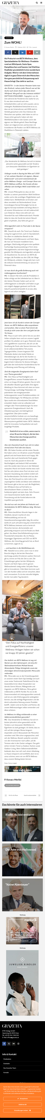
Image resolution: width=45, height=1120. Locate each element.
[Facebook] (4, 1044)
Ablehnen (22, 1104)
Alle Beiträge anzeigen (12, 785)
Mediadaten (7, 1059)
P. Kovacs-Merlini (9, 47)
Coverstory (9, 38)
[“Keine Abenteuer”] (22, 895)
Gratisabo (6, 1064)
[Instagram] (18, 1044)
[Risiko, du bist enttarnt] (22, 825)
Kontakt (6, 1072)
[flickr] (14, 1044)
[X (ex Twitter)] (9, 1044)
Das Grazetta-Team (9, 1068)
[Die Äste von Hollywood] (22, 860)
